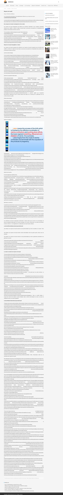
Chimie (17, 5)
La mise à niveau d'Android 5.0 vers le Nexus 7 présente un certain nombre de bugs (18, 488)
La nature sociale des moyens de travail (51, 21)
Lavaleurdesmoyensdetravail (49, 15)
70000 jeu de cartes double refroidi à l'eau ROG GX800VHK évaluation (16, 485)
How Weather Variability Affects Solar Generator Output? (54, 42)
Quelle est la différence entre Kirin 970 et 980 (12, 487)
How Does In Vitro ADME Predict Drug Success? (54, 29)
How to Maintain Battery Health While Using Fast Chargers (54, 74)
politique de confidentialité (36, 5)
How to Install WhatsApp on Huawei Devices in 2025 (13, 484)
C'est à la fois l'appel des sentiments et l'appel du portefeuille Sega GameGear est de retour (19, 490)
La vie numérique (27, 5)
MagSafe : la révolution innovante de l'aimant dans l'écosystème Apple (54, 61)
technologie (21, 5)
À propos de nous (50, 5)
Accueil (5, 8)
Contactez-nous (43, 5)
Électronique (12, 5)
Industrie (7, 5)
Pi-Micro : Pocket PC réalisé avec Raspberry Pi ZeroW (13, 489)
